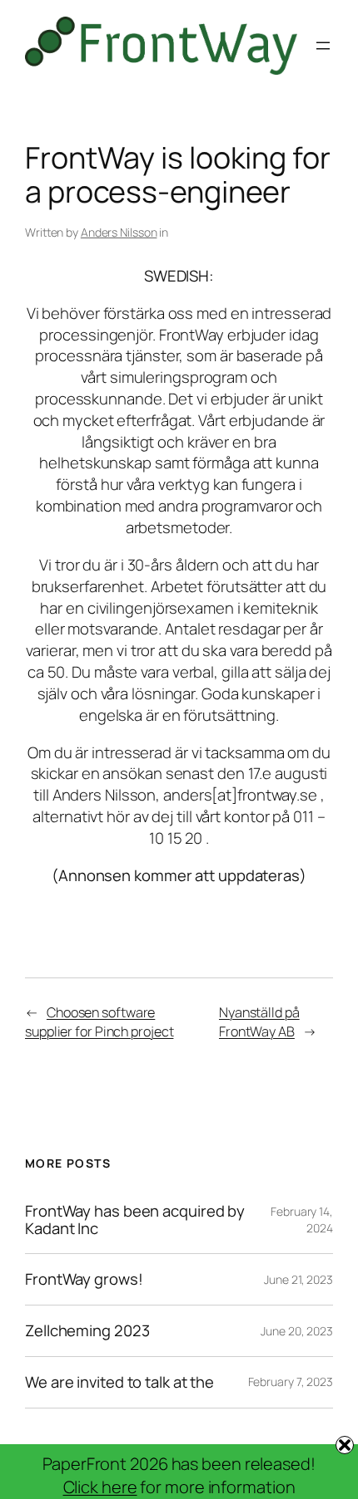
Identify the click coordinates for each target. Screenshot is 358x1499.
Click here (100, 1487)
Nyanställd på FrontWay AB (259, 1022)
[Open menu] (323, 46)
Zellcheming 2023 (87, 1331)
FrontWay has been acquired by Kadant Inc (135, 1220)
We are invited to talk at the (119, 1382)
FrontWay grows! (84, 1279)
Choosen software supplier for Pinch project (99, 1022)
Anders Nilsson (119, 232)
